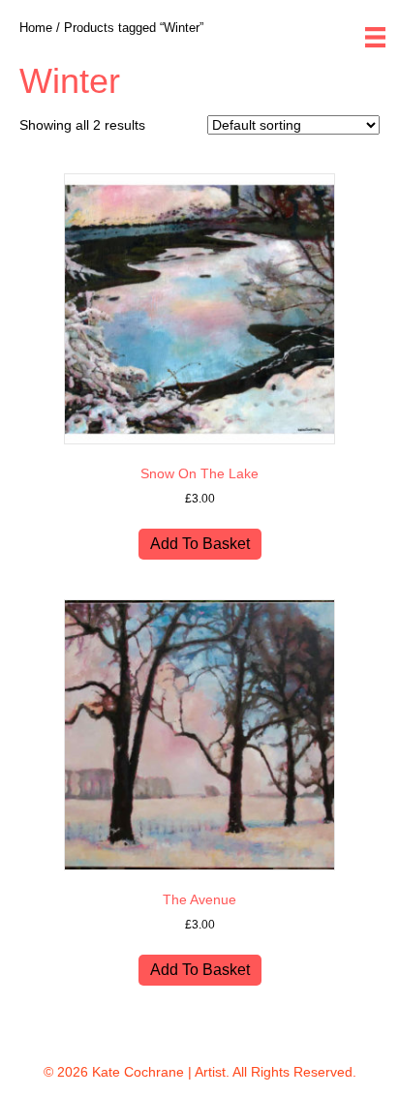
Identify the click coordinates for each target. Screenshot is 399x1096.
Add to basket (200, 543)
